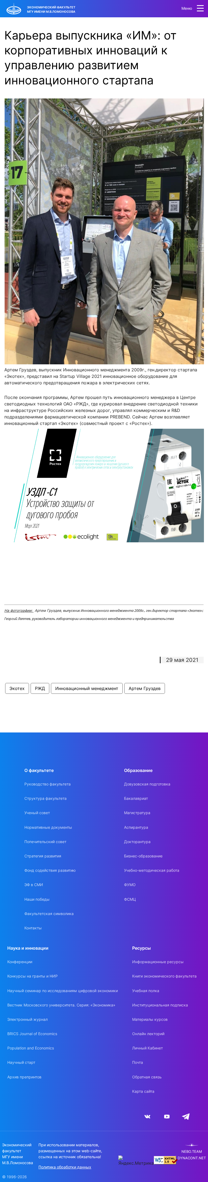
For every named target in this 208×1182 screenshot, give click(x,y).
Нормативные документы (48, 827)
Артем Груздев (145, 688)
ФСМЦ (130, 899)
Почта (137, 1062)
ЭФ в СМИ (33, 884)
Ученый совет (37, 812)
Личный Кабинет (147, 1048)
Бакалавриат (136, 798)
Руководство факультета (47, 784)
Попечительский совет (45, 841)
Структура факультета (45, 798)
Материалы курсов (150, 1019)
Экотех (17, 688)
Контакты (33, 928)
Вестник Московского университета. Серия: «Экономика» (61, 1005)
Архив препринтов (24, 1077)
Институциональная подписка (160, 1005)
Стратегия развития (42, 856)
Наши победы (37, 899)
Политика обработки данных (64, 1167)
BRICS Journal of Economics (32, 1033)
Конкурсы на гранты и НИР (32, 976)
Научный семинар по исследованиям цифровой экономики (62, 990)
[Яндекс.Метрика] (136, 1160)
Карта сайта (143, 1091)
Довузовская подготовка (147, 784)
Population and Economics (30, 1048)
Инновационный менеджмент (86, 688)
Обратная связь (147, 1077)
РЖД (40, 688)
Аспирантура (136, 827)
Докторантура (137, 841)
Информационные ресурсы (158, 961)
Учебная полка (145, 990)
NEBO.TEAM (191, 1152)
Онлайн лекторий (148, 1033)
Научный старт (21, 1062)
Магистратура (137, 812)
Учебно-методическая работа (151, 870)
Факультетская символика (49, 913)
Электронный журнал (27, 1019)
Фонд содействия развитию (50, 870)
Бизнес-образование (143, 856)
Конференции (19, 961)
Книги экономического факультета (164, 976)
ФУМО (130, 884)
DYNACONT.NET (192, 1158)
